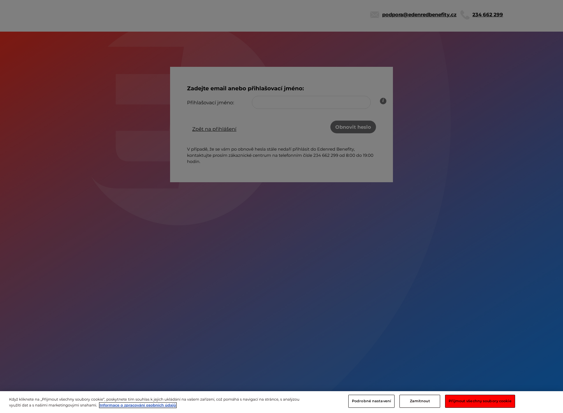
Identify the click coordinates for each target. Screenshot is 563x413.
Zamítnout (420, 401)
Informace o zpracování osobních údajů (138, 405)
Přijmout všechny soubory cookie (480, 401)
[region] (281, 402)
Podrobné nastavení (371, 401)
